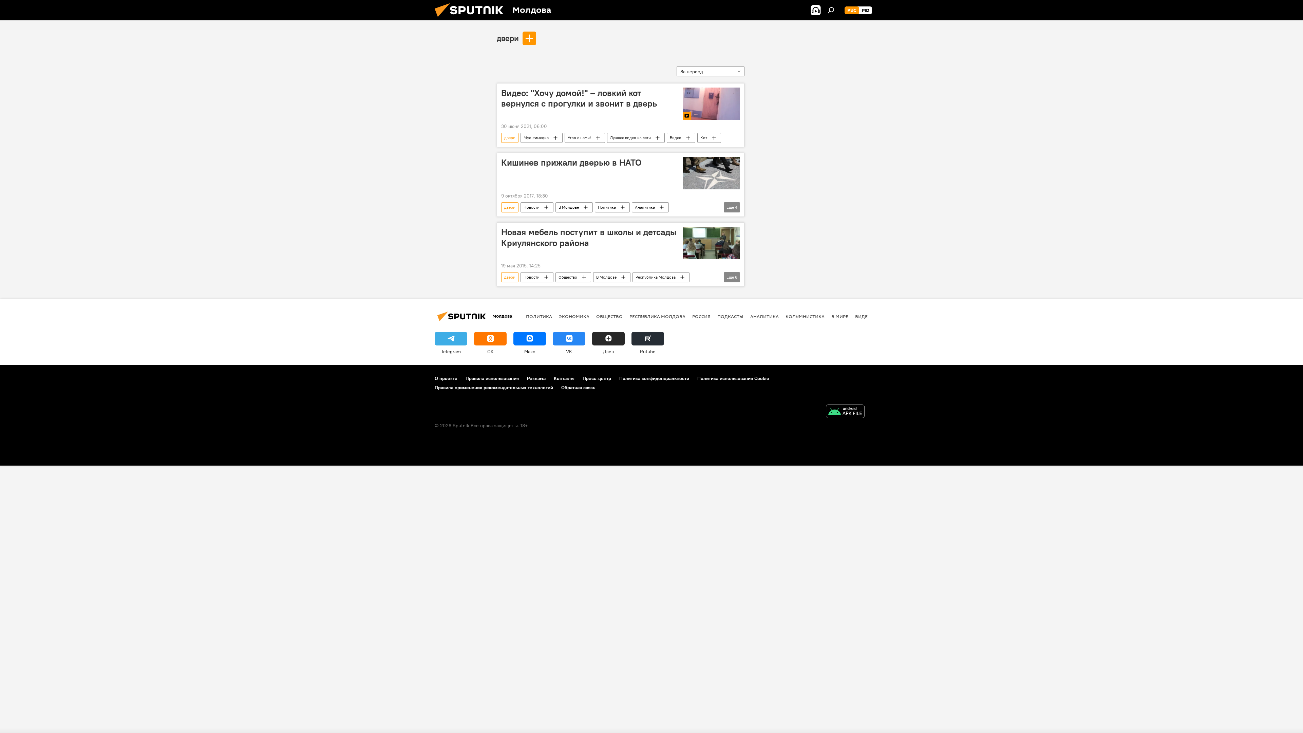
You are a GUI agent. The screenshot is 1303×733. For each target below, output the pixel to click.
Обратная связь (578, 387)
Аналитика (645, 207)
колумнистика (805, 316)
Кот (703, 137)
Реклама (536, 378)
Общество (568, 277)
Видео (675, 137)
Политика (607, 207)
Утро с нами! (579, 137)
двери (508, 38)
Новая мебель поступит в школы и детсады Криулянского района (588, 237)
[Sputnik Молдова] (471, 19)
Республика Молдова (656, 277)
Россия (701, 316)
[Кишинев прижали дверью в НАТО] (711, 173)
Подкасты (730, 316)
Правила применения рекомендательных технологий (494, 387)
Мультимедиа (536, 137)
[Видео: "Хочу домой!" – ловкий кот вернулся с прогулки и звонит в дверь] (711, 104)
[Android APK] (845, 412)
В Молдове (569, 207)
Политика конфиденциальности (654, 378)
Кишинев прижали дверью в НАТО (571, 162)
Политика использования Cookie (733, 378)
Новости (532, 207)
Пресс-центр (597, 378)
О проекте (446, 378)
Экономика (574, 316)
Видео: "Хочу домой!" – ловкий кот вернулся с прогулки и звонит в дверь (579, 98)
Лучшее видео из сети (630, 137)
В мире (839, 316)
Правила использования (492, 378)
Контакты (564, 378)
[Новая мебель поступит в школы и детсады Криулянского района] (711, 243)
